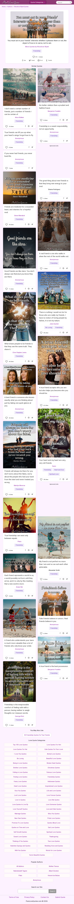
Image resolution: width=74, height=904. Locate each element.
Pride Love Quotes (53, 818)
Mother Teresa (54, 866)
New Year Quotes (20, 818)
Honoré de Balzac (54, 875)
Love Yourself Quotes (20, 809)
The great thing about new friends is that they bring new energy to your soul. (53, 183)
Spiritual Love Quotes (54, 832)
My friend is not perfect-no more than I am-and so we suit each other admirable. (53, 564)
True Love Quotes (54, 841)
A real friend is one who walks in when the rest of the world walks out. (54, 254)
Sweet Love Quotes (20, 837)
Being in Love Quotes (20, 763)
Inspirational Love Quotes (53, 786)
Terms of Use (14, 897)
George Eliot (19, 716)
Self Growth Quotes (20, 832)
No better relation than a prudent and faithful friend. (54, 106)
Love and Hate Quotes (53, 809)
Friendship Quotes (54, 777)
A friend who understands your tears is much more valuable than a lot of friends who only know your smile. (19, 643)
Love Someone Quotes (54, 804)
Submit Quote (60, 897)
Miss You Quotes (54, 814)
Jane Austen (54, 324)
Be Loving (48, 327)
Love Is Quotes (20, 800)
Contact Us (45, 897)
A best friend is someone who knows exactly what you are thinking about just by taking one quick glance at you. (19, 401)
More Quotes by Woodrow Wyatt (37, 47)
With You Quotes (20, 850)
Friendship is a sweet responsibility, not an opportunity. (53, 127)
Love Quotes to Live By (20, 804)
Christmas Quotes (54, 768)
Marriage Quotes (20, 814)
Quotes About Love (53, 823)
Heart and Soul (59, 470)
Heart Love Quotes (20, 786)
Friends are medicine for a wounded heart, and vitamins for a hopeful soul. (19, 210)
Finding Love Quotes (20, 777)
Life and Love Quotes (54, 791)
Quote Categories (38, 2)
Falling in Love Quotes (20, 772)
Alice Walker (19, 117)
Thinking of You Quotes (20, 841)
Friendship (36, 51)
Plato (19, 541)
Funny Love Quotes (20, 781)
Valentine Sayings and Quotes (20, 846)
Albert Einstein (54, 871)
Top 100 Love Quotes (20, 745)
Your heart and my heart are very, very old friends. (52, 461)
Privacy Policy (29, 897)
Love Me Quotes (53, 800)
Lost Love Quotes (20, 795)
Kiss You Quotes (20, 791)
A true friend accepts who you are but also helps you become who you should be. (53, 390)
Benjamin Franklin (54, 111)
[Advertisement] (54, 161)
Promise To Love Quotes (20, 823)
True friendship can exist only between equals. (16, 536)
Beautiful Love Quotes (53, 758)
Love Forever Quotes (54, 795)
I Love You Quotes (20, 754)
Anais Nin (19, 587)
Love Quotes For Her (20, 749)
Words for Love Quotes (54, 850)
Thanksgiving (53, 837)
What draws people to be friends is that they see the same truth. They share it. (18, 346)
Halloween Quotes (54, 781)
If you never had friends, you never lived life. (18, 154)
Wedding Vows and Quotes (54, 846)
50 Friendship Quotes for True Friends (37, 735)
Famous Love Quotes (54, 772)
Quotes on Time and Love (20, 827)
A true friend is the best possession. (53, 666)
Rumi (54, 466)
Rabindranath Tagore (20, 871)
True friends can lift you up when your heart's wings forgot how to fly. (18, 133)
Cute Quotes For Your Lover (54, 749)
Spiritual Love (54, 474)
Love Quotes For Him (54, 745)
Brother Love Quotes (20, 768)
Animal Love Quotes (54, 754)
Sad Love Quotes (54, 827)
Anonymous (54, 132)
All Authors (20, 866)
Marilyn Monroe (19, 485)
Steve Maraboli (19, 215)
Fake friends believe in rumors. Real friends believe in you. (53, 619)
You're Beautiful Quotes (37, 855)
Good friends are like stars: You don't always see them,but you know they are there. (19, 274)
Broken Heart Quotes (54, 763)
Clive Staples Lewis (19, 352)
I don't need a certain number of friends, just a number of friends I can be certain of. (17, 111)
